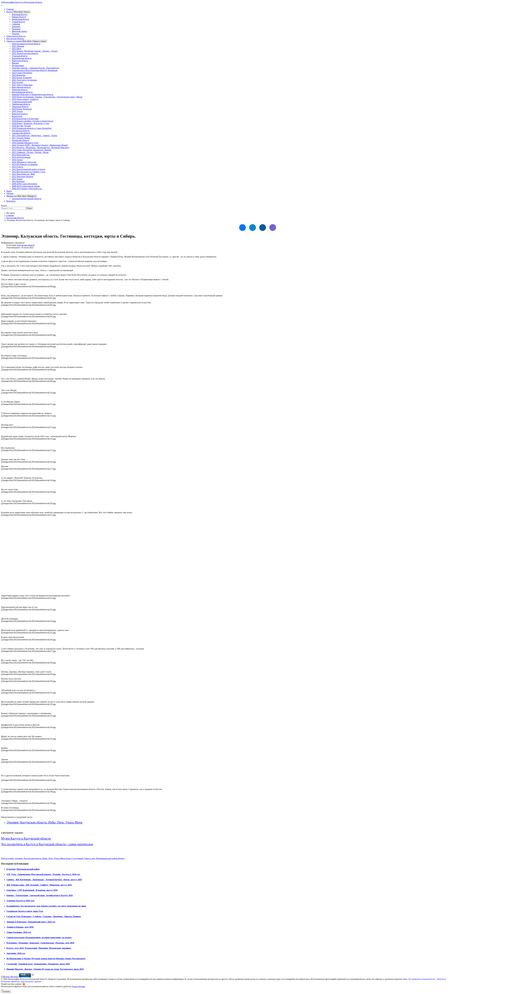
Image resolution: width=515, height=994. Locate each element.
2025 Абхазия (18, 46)
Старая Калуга (18, 22)
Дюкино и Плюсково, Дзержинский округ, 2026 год (30, 922)
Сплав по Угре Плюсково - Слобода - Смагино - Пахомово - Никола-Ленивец (43, 916)
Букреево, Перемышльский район (23, 869)
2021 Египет (17, 82)
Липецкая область (20, 106)
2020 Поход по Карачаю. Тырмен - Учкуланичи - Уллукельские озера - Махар (47, 97)
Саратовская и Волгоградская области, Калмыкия (34, 70)
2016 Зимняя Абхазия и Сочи (25, 143)
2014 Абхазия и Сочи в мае (24, 162)
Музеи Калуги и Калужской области (26, 838)
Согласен (6, 992)
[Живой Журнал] (262, 227)
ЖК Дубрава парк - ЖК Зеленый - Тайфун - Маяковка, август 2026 (39, 885)
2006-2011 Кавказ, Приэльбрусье (27, 188)
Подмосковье (18, 65)
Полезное (16, 29)
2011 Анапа (17, 179)
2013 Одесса (17, 167)
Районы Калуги (19, 17)
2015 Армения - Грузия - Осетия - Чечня (30, 152)
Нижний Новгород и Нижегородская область (32, 94)
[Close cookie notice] (2, 989)
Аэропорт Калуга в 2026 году (20, 900)
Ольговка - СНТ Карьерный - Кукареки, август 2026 (32, 890)
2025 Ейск (16, 48)
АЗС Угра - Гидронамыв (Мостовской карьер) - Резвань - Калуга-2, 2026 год (43, 874)
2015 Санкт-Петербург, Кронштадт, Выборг (32, 150)
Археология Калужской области (26, 198)
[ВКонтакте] (242, 227)
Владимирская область (22, 92)
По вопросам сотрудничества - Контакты (427, 979)
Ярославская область (21, 87)
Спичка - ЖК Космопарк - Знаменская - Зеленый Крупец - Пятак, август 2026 (44, 879)
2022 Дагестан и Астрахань (24, 80)
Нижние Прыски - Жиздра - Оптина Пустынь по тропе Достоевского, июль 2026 (45, 969)
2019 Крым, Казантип (22, 109)
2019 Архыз (17, 111)
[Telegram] (252, 227)
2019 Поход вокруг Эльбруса (25, 99)
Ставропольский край (22, 102)
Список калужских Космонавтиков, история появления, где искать (39, 937)
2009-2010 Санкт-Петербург (24, 184)
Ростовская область (21, 131)
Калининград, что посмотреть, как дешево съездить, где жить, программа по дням (46, 906)
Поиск (4, 205)
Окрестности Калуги (16, 36)
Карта (9, 191)
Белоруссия (17, 116)
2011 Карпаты (18, 181)
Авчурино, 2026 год (15, 953)
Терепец (15, 34)
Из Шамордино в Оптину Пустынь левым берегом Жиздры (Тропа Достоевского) (45, 958)
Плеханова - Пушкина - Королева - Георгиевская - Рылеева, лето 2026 (40, 943)
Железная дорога (19, 31)
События (16, 24)
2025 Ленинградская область (25, 53)
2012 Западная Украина (22, 176)
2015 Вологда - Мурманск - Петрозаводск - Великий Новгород (40, 147)
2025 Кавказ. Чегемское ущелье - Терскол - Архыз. (35, 51)
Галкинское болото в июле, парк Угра (24, 911)
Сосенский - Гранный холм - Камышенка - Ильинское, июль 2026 (38, 964)
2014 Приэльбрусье (21, 155)
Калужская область (15, 38)
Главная (10, 9)
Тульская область (19, 56)
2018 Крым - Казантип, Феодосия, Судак (30, 123)
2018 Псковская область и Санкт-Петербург (32, 128)
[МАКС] (272, 227)
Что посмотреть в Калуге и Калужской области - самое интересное (47, 844)
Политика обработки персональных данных (21, 981)
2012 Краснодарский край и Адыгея (28, 169)
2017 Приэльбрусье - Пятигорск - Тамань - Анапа (34, 135)
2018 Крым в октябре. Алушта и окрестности (32, 121)
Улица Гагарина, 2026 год (18, 932)
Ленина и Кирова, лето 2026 (20, 927)
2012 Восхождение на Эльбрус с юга (28, 172)
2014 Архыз (17, 159)
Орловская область (20, 140)
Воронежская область (22, 58)
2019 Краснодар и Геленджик (25, 118)
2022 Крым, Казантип (22, 77)
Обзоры (10, 193)
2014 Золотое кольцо (21, 157)
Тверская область (19, 89)
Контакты (10, 201)
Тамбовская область (21, 104)
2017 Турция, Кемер (21, 138)
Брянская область (20, 114)
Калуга (9, 12)
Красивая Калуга (19, 14)
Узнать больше (78, 986)
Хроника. (16, 26)
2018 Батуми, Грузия (21, 126)
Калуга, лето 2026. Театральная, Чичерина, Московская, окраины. (38, 948)
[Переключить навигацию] (2, 5)
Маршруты (11, 196)
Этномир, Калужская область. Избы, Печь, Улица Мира (44, 822)
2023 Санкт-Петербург (22, 73)
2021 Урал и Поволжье (22, 85)
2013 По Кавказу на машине (25, 164)
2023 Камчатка (18, 75)
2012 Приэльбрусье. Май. (23, 174)
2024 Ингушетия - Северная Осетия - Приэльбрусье (35, 68)
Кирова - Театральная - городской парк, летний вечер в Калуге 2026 (39, 895)
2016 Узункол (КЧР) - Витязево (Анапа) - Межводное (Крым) (40, 145)
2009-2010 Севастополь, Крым (26, 186)
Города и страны (14, 41)
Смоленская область (21, 133)
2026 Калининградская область (26, 44)
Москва (15, 63)
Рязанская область (20, 61)
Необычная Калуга (20, 19)
